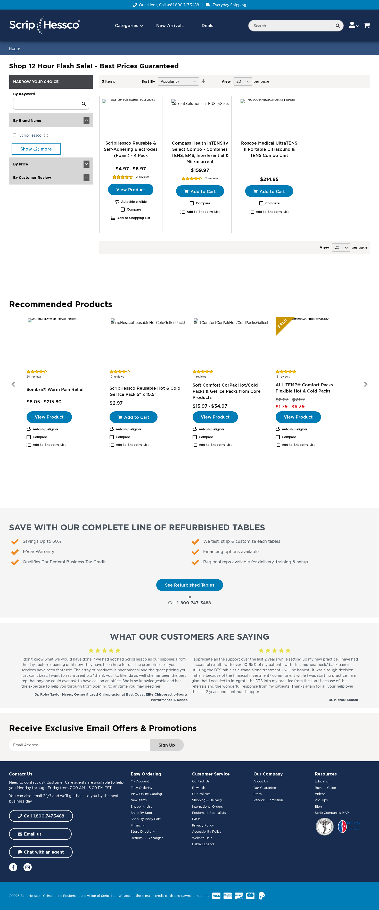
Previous (13, 384)
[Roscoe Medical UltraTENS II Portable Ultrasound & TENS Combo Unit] (269, 118)
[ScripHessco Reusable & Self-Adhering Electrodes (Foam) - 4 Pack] (131, 118)
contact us (33, 782)
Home (14, 48)
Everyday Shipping (229, 5)
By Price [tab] (20, 164)
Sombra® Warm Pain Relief (55, 389)
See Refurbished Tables (189, 585)
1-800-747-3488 (194, 602)
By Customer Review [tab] (32, 177)
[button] (354, 25)
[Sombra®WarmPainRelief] (65, 343)
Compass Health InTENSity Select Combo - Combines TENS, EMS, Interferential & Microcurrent (199, 152)
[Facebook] (13, 867)
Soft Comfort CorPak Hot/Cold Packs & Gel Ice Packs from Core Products (227, 391)
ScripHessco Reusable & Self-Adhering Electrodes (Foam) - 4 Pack (131, 149)
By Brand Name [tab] (27, 120)
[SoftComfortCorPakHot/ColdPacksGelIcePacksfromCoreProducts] (231, 343)
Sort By (148, 81)
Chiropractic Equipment (61, 895)
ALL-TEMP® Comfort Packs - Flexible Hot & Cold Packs (306, 387)
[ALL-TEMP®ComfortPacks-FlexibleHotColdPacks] (314, 343)
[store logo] (44, 26)
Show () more (36, 149)
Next (366, 384)
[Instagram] (27, 867)
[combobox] (296, 25)
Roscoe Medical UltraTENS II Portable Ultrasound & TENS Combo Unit (269, 149)
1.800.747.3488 (186, 5)
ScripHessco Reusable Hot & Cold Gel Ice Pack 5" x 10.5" (145, 391)
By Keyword (24, 94)
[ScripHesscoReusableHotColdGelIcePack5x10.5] (148, 343)
